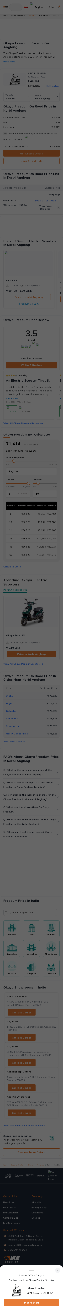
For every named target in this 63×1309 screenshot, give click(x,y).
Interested (31, 1302)
